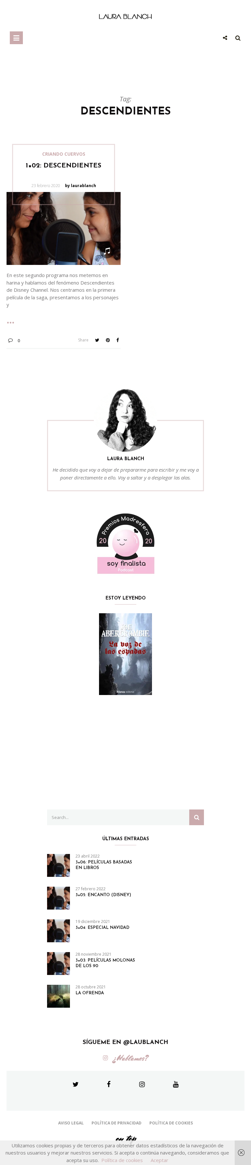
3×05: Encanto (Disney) (103, 895)
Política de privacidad (117, 1123)
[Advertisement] (125, 752)
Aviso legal (71, 1123)
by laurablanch (80, 185)
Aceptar (159, 1160)
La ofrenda (89, 993)
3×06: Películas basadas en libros (103, 865)
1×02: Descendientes (63, 166)
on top (125, 1138)
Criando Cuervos (63, 154)
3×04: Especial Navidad (102, 928)
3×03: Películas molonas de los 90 (105, 963)
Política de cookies (171, 1123)
